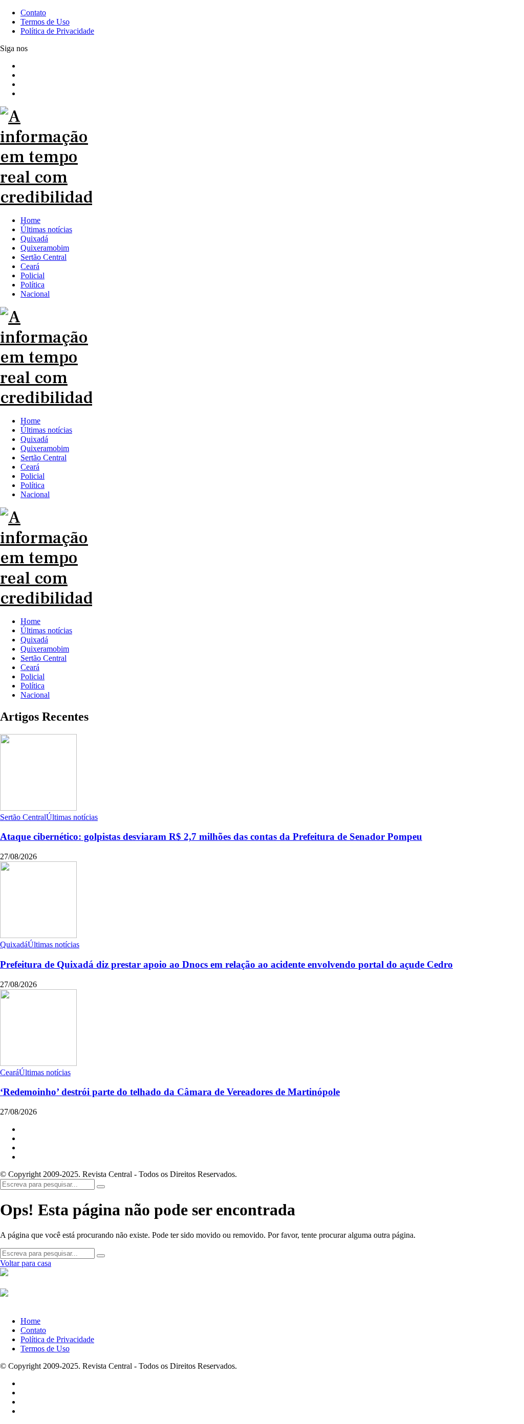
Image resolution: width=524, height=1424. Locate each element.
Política (32, 685)
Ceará (29, 667)
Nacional (35, 695)
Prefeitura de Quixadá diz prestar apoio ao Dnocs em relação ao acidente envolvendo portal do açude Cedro (226, 964)
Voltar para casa (25, 1263)
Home (30, 621)
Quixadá (34, 639)
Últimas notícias (46, 630)
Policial (32, 676)
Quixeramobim (44, 648)
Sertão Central (43, 658)
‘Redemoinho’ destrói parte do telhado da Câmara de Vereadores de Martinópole (170, 1091)
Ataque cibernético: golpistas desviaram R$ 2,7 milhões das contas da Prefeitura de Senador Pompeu (211, 836)
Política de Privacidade (57, 1339)
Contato (33, 1330)
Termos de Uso (45, 1348)
